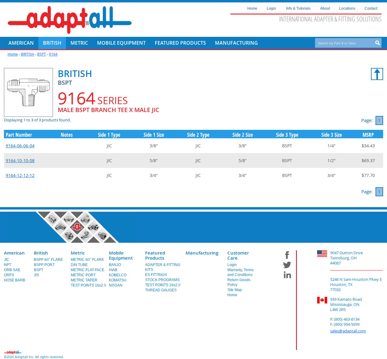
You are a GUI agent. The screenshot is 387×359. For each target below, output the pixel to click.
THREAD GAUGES (161, 290)
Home (13, 54)
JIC (6, 260)
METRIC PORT (83, 275)
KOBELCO (117, 275)
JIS (36, 275)
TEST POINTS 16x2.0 (88, 285)
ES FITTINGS (156, 275)
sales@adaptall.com (348, 331)
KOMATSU (117, 280)
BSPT (41, 54)
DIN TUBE (79, 265)
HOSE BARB (14, 280)
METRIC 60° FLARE (87, 260)
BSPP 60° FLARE (48, 260)
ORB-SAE (12, 270)
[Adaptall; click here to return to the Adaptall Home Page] (70, 20)
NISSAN (115, 285)
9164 (53, 54)
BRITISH (27, 54)
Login (232, 265)
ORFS (9, 275)
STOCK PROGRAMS (162, 280)
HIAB (113, 270)
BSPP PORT (44, 265)
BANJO (115, 265)
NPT (7, 265)
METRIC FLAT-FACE (87, 270)
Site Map (234, 290)
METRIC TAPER (84, 280)
